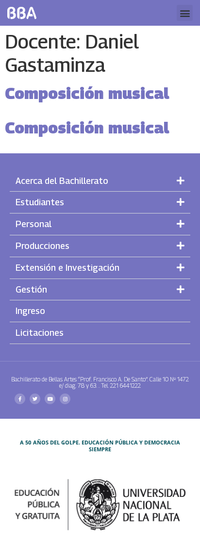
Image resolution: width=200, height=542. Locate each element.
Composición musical (87, 93)
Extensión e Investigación (67, 268)
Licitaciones (40, 333)
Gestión (31, 289)
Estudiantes (40, 202)
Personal (33, 224)
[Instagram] (65, 399)
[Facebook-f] (20, 399)
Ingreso (30, 311)
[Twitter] (35, 399)
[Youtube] (50, 399)
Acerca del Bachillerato (62, 181)
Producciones (42, 246)
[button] (185, 13)
